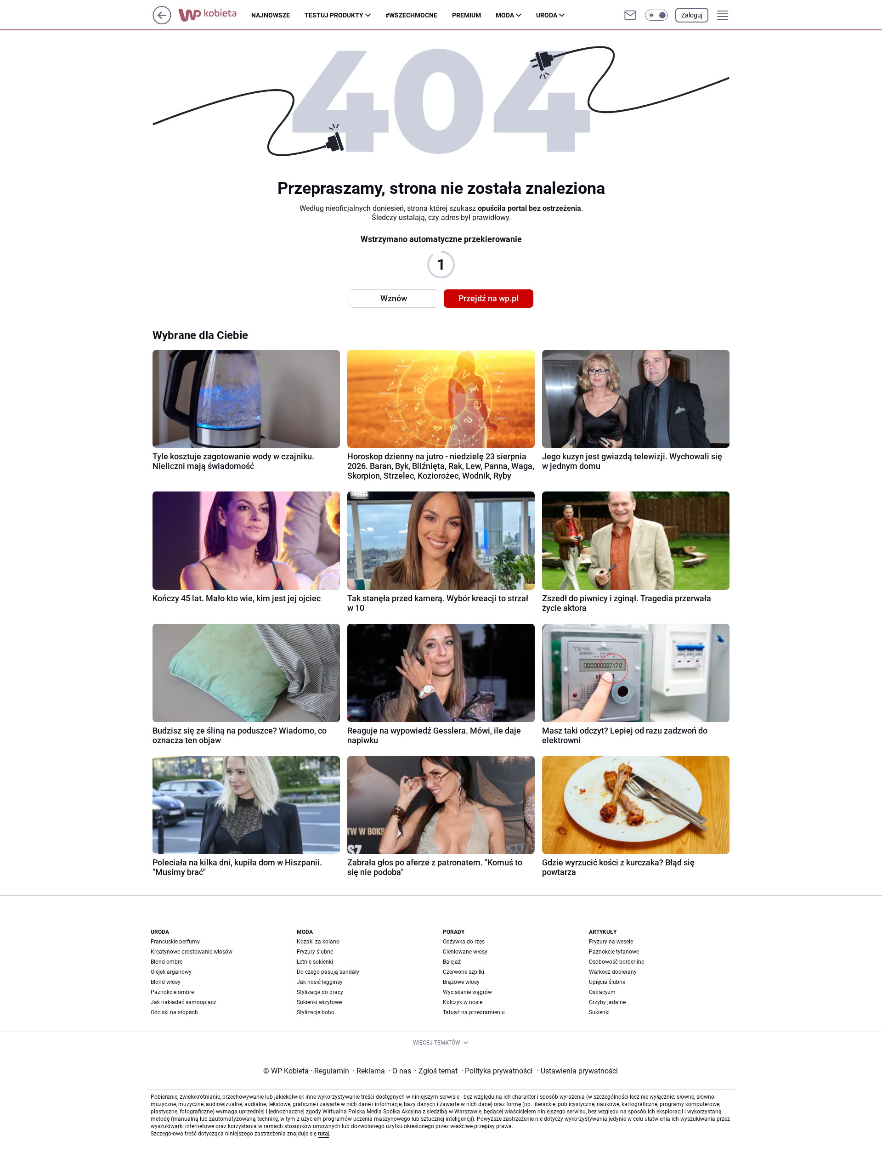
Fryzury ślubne (315, 952)
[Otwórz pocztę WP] (630, 15)
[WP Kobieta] (214, 15)
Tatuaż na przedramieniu (474, 1012)
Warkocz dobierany (613, 972)
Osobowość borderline (616, 962)
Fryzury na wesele (611, 941)
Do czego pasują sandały (328, 972)
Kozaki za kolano (318, 941)
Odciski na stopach (174, 1012)
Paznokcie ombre (172, 992)
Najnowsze (270, 15)
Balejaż (452, 962)
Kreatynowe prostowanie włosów (191, 952)
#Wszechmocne (411, 15)
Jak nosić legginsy (320, 982)
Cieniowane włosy (465, 952)
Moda (505, 15)
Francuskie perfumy (175, 941)
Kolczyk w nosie (462, 1002)
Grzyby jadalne (607, 1002)
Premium (466, 15)
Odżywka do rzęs (464, 941)
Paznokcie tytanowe (614, 952)
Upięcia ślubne (607, 982)
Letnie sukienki (315, 962)
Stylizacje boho (315, 1012)
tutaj (323, 1133)
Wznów (393, 298)
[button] (656, 15)
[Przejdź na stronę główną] (162, 21)
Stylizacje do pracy (320, 992)
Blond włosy (166, 982)
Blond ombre (166, 962)
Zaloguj (691, 15)
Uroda (546, 15)
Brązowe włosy (461, 982)
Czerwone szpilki (463, 972)
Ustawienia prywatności (577, 1071)
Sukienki (599, 1012)
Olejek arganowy (171, 972)
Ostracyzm (602, 992)
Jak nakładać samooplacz (183, 1002)
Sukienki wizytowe (319, 1002)
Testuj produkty (334, 15)
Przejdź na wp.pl (488, 298)
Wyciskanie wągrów (467, 992)
